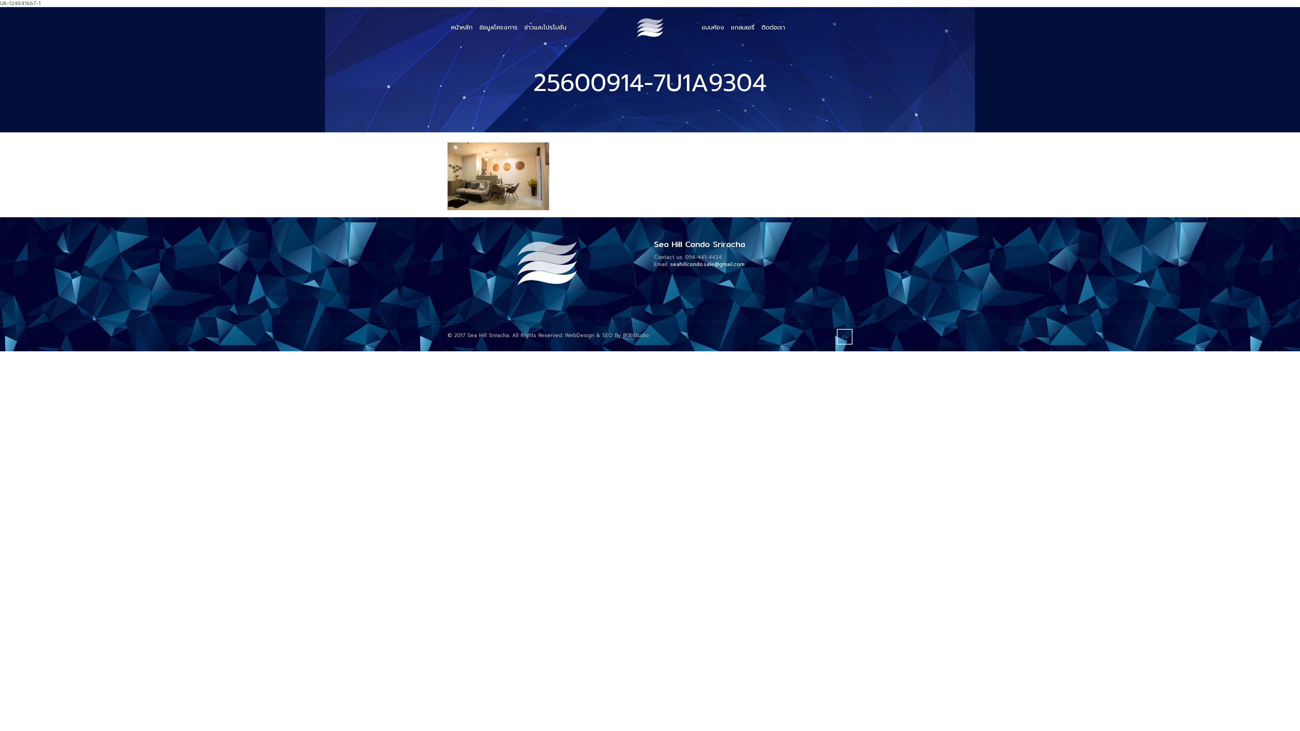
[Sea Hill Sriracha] (650, 27)
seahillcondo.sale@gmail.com (707, 264)
